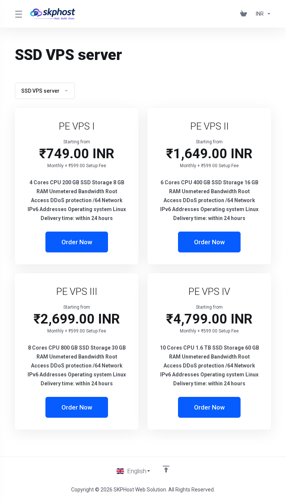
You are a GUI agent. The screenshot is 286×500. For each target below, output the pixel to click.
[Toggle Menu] (18, 13)
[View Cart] (245, 13)
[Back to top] (166, 469)
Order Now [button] (76, 242)
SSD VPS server (40, 91)
